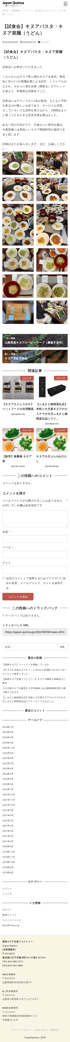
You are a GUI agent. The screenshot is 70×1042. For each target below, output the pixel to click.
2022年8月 (8, 758)
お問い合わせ (41, 1030)
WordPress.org (10, 925)
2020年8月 (8, 846)
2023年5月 (8, 737)
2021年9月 (8, 810)
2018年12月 (8, 851)
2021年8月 (8, 815)
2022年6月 (8, 768)
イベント (7, 888)
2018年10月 (8, 862)
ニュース (45, 42)
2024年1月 (8, 726)
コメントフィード (11, 920)
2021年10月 (8, 804)
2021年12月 (8, 794)
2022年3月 (8, 784)
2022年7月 (8, 763)
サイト (6, 562)
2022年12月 (8, 747)
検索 (62, 646)
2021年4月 (8, 830)
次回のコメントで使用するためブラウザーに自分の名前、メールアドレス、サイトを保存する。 (36, 583)
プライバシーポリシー (22, 1030)
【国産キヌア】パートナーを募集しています (25, 664)
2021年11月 (8, 799)
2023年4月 (8, 742)
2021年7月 (8, 820)
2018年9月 (8, 867)
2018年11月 (8, 856)
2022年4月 (8, 778)
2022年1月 (8, 789)
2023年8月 (8, 732)
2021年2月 (8, 841)
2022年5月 (8, 773)
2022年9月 (8, 752)
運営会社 (54, 1030)
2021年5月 (8, 825)
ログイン (7, 909)
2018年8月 (8, 872)
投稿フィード (9, 914)
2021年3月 (8, 836)
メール (7, 547)
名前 (6, 531)
